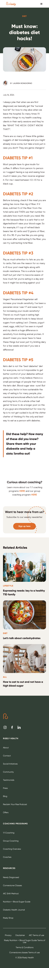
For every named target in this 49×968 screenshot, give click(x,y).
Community (8, 772)
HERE (22, 490)
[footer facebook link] (12, 727)
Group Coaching (10, 841)
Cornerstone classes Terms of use (24, 952)
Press (5, 788)
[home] (11, 4)
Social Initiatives (10, 764)
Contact (7, 755)
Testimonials (8, 780)
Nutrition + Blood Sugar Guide (16, 901)
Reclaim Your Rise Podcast (15, 804)
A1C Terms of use (36, 935)
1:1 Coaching (8, 833)
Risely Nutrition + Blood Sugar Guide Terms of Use (24, 941)
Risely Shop (8, 918)
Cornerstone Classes (12, 885)
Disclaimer (20, 935)
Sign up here (24, 526)
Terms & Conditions (24, 947)
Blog (5, 796)
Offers (5, 812)
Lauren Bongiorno (22, 83)
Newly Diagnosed (11, 877)
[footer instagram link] (5, 727)
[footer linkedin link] (19, 727)
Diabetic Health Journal (14, 910)
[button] (41, 4)
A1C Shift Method (10, 893)
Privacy (8, 935)
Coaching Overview (12, 849)
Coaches (7, 857)
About (6, 747)
